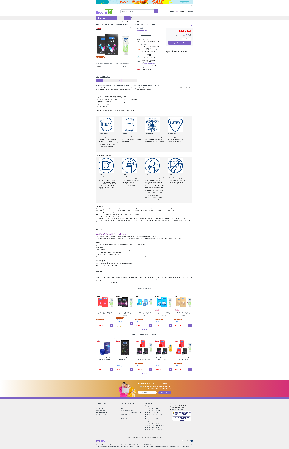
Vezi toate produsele (128, 67)
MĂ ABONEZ (164, 392)
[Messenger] (99, 441)
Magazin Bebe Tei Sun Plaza (154, 421)
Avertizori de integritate (127, 414)
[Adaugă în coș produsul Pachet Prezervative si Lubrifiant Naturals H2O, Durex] (131, 323)
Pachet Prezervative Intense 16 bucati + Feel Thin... (164, 358)
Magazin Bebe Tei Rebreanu (154, 419)
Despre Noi (123, 406)
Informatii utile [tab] (116, 80)
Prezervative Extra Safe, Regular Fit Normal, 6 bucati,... (105, 359)
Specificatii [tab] (107, 80)
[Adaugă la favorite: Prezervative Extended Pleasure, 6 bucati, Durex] (117, 341)
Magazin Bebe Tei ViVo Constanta (155, 425)
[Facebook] (97, 441)
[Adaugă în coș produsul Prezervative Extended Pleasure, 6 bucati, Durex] (131, 369)
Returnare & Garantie (101, 412)
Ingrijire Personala (105, 22)
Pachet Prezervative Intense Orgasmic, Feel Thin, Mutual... (144, 358)
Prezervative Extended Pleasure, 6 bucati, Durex (125, 358)
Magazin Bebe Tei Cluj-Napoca (154, 429)
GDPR (191, 5)
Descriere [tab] (99, 80)
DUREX (142, 33)
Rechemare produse (101, 419)
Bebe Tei (97, 22)
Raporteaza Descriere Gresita (123, 282)
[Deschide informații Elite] (98, 296)
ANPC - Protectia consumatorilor (129, 419)
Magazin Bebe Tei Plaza (153, 416)
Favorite (172, 11)
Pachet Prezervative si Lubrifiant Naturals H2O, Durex (125, 314)
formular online (133, 421)
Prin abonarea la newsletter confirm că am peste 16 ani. (156, 386)
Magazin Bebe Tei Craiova (153, 410)
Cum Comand (99, 408)
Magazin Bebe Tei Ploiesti (153, 427)
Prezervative (121, 22)
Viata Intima (113, 22)
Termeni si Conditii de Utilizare (103, 406)
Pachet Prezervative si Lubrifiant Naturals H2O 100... (105, 313)
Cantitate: (178, 39)
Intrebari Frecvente (101, 414)
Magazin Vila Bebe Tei (152, 412)
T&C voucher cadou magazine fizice (130, 416)
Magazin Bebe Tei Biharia (153, 406)
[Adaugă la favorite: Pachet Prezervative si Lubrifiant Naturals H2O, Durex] (117, 295)
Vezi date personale (159, 388)
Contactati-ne (99, 421)
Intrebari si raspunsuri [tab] (129, 80)
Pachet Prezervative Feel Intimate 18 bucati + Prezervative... (183, 359)
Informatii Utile (184, 5)
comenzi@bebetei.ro (177, 409)
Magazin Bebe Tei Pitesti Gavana (155, 414)
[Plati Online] (185, 441)
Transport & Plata (100, 410)
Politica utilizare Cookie (127, 410)
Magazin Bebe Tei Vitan (153, 423)
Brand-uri (98, 416)
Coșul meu (181, 11)
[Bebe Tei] (104, 11)
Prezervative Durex (146, 35)
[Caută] (156, 11)
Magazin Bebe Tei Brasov (153, 408)
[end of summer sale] (144, 2)
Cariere (122, 408)
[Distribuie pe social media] (192, 25)
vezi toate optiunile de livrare (151, 71)
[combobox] (137, 11)
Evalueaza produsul (142, 30)
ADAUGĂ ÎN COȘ (180, 43)
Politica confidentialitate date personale (131, 412)
